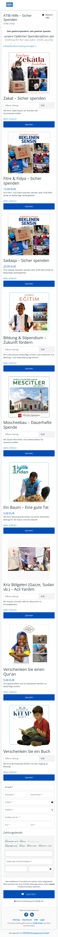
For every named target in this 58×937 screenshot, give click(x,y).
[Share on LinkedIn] (32, 915)
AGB (36, 920)
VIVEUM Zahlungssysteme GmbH (36, 933)
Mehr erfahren (10, 119)
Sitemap (16, 920)
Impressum (27, 920)
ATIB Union (38, 923)
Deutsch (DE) (49, 16)
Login (42, 920)
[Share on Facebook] (26, 915)
